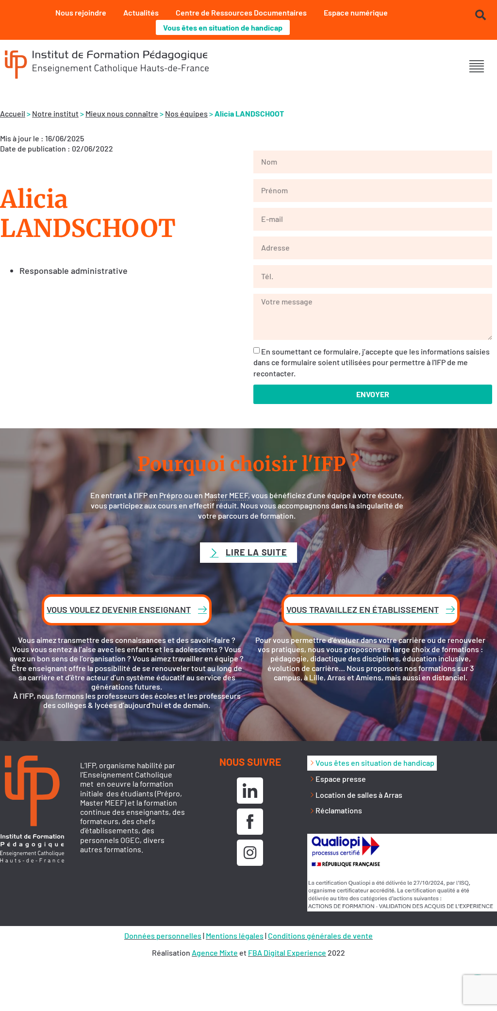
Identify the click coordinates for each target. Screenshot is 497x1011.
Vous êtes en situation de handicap (222, 27)
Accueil (12, 113)
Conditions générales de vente (320, 935)
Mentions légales (235, 935)
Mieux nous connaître (121, 113)
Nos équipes (186, 113)
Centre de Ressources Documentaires (241, 12)
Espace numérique (356, 12)
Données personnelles (162, 935)
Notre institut (55, 113)
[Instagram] (250, 853)
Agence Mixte (215, 952)
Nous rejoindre (80, 12)
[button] (476, 66)
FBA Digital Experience (287, 952)
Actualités (141, 12)
